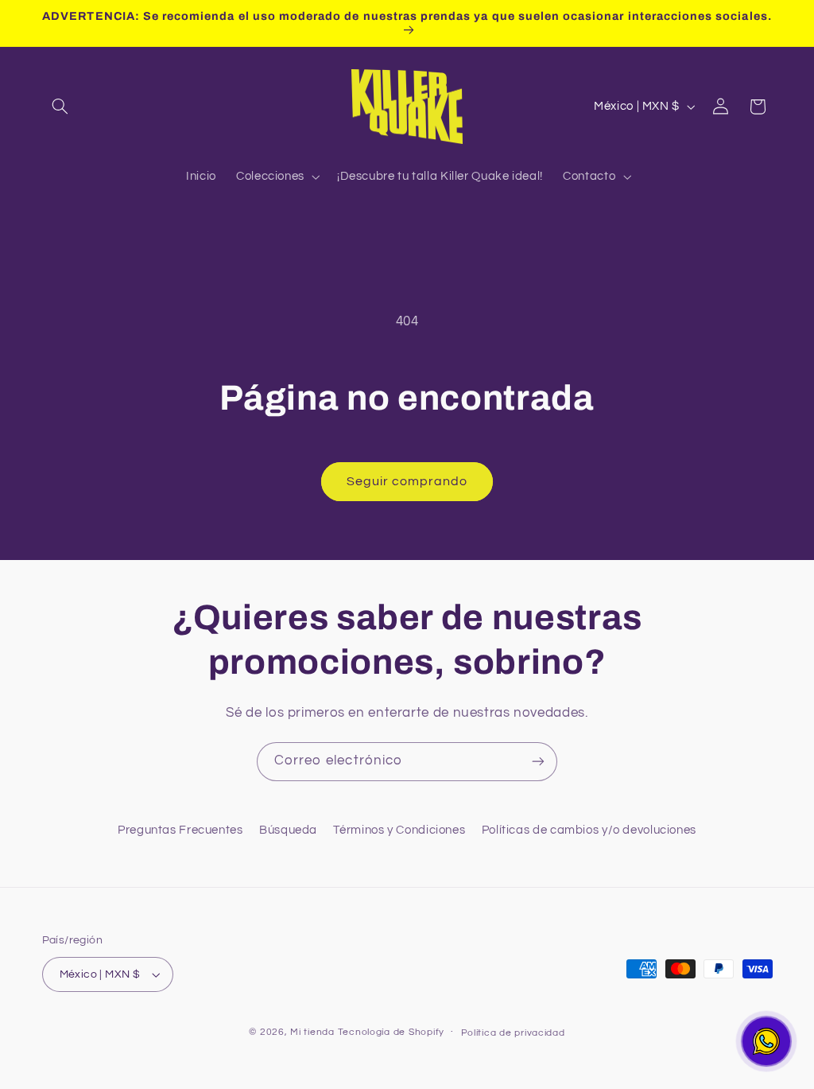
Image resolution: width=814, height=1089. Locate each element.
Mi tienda (312, 1032)
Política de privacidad (513, 1033)
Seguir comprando (407, 481)
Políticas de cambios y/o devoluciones (589, 830)
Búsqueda (288, 830)
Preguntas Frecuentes (180, 830)
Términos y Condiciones (399, 830)
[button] (60, 106)
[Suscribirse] (538, 761)
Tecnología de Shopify (391, 1032)
